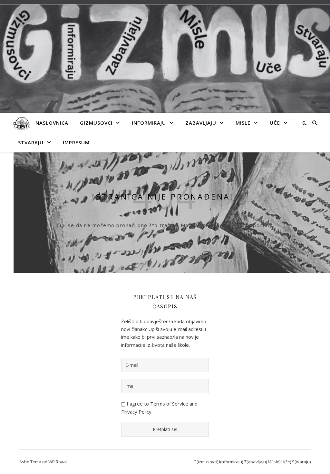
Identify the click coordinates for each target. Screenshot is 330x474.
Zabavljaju (200, 122)
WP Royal (57, 462)
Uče (275, 122)
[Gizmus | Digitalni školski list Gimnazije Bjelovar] (22, 123)
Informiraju (149, 122)
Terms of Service (169, 403)
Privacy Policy (136, 411)
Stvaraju (31, 142)
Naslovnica (51, 122)
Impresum (76, 142)
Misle (243, 122)
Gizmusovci (96, 122)
